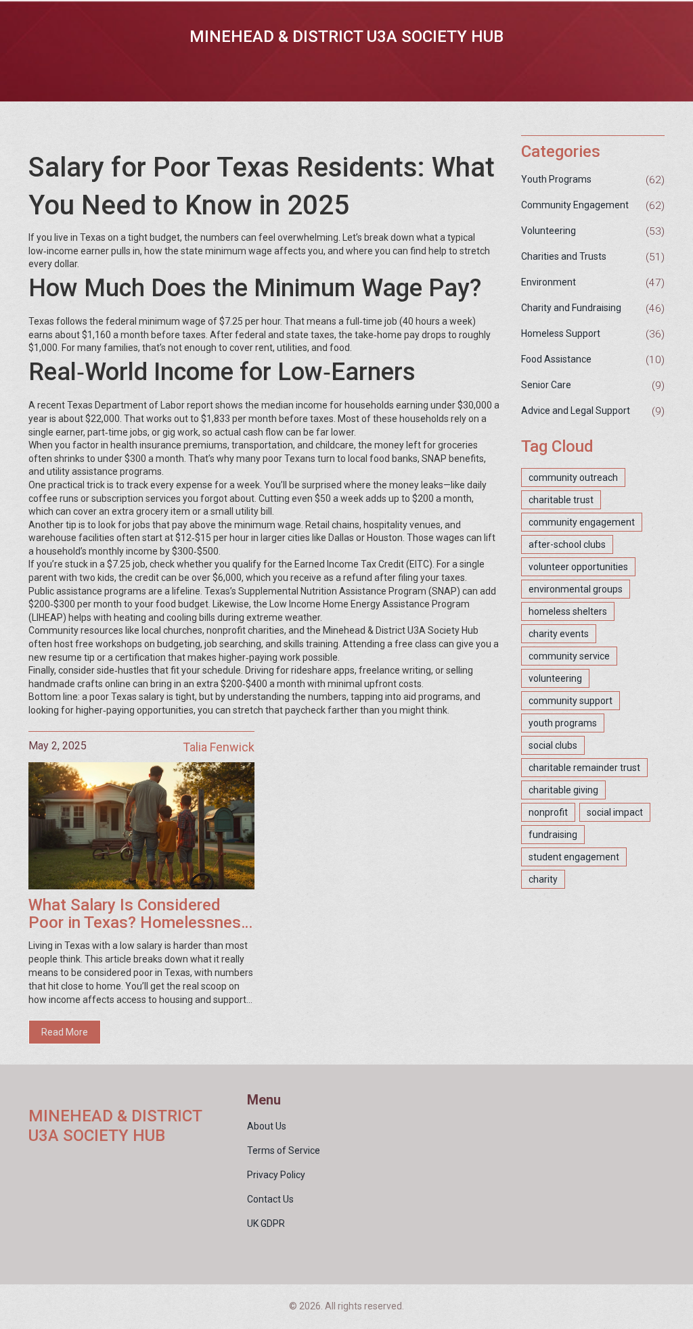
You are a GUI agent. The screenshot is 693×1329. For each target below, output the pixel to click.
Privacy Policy (276, 1174)
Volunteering (548, 230)
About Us (266, 1126)
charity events (559, 633)
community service (569, 656)
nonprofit (548, 812)
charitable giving (563, 790)
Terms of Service (283, 1150)
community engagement (582, 522)
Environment (548, 282)
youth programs (563, 723)
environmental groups (576, 589)
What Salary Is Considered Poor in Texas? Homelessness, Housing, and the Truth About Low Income (141, 914)
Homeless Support (560, 333)
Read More (64, 1032)
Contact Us (270, 1199)
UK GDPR (266, 1223)
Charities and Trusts (563, 256)
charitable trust (561, 499)
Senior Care (546, 384)
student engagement (574, 857)
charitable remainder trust (584, 767)
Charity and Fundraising (571, 307)
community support (570, 700)
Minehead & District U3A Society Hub (346, 36)
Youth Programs (556, 179)
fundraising (553, 834)
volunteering (555, 678)
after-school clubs (567, 544)
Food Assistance (556, 359)
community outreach (573, 477)
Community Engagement (575, 205)
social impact (615, 812)
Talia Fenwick (218, 747)
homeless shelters (568, 611)
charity (543, 879)
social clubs (553, 745)
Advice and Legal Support (575, 410)
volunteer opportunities (578, 566)
